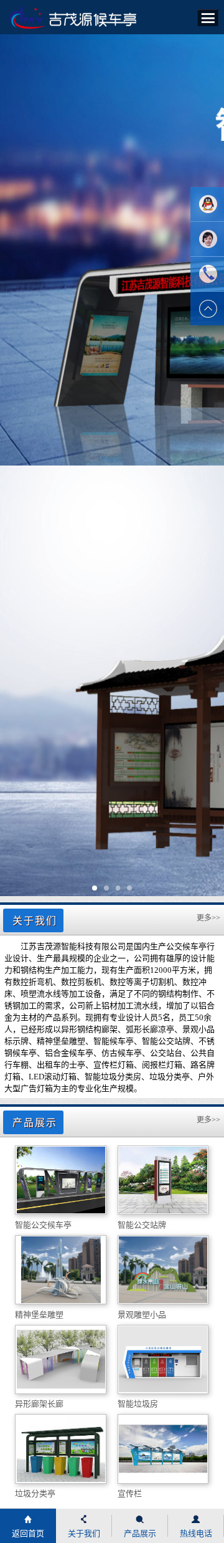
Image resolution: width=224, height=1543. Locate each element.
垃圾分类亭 (35, 1493)
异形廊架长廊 (39, 1403)
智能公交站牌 (142, 1225)
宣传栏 (130, 1493)
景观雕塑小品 (142, 1314)
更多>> (208, 918)
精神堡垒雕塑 (39, 1314)
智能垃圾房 (138, 1403)
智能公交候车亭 (43, 1225)
